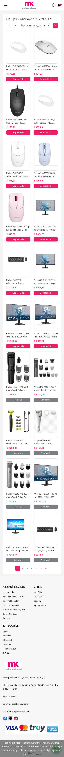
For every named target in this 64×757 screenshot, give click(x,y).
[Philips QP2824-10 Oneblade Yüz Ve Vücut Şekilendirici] (18, 421)
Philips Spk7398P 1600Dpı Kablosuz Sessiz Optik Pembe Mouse (18, 229)
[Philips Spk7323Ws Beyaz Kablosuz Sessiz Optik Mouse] (46, 47)
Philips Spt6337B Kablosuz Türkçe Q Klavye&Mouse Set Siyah (17, 283)
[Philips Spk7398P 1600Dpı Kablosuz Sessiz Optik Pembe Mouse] (18, 207)
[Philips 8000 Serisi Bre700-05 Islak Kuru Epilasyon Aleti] (46, 421)
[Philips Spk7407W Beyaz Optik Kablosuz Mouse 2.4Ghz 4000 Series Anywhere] (18, 47)
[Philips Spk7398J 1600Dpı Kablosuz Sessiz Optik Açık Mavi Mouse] (46, 154)
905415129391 (9, 696)
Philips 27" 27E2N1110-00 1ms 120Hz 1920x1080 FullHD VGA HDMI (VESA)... (45, 497)
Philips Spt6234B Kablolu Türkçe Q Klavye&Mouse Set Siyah (45, 550)
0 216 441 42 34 (10, 688)
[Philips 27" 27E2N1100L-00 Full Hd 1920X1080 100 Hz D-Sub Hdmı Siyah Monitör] (46, 314)
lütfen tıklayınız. (34, 753)
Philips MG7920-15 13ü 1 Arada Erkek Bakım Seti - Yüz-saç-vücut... (45, 390)
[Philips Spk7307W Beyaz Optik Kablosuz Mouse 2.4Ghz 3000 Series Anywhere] (46, 100)
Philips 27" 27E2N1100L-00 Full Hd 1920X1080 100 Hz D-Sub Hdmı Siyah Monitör (46, 336)
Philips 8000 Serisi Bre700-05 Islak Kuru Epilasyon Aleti (43, 443)
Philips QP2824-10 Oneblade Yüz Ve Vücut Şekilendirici (17, 443)
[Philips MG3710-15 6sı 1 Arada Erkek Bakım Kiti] (18, 368)
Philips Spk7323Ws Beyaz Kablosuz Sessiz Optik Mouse (46, 69)
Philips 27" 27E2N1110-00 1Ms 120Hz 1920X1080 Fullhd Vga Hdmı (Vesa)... (18, 336)
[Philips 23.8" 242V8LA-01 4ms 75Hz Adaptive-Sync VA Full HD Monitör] (18, 528)
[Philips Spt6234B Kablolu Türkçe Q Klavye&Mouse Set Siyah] (46, 528)
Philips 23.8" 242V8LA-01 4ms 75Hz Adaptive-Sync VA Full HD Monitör (17, 550)
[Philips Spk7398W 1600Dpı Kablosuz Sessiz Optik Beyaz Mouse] (18, 154)
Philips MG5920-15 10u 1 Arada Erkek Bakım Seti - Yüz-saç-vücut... (17, 497)
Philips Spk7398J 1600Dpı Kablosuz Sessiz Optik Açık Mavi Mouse (45, 176)
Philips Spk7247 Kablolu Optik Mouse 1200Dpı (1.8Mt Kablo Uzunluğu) (17, 123)
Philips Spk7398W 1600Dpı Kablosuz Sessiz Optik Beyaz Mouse (18, 176)
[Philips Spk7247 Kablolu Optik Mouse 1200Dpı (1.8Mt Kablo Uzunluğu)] (18, 100)
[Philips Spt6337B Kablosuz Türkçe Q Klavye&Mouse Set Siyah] (18, 261)
